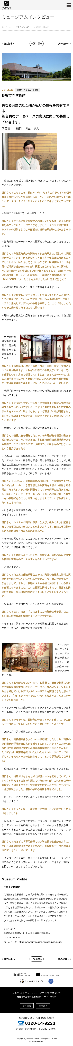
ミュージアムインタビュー (21, 27)
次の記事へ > (64, 44)
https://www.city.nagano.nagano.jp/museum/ (40, 942)
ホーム (4, 27)
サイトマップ (50, 997)
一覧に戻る (36, 43)
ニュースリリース (21, 993)
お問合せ (43, 1006)
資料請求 (27, 1006)
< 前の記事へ (8, 44)
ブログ (34, 993)
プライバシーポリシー (50, 993)
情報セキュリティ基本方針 (29, 997)
